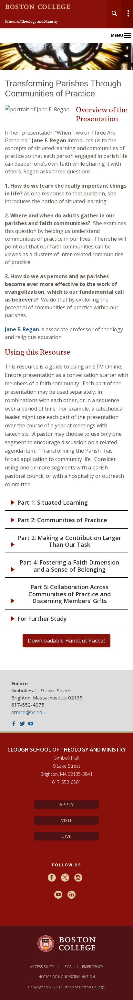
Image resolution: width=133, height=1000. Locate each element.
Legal (68, 966)
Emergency (92, 966)
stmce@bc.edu (28, 712)
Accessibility (42, 966)
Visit (66, 820)
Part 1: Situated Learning (52, 502)
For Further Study (42, 618)
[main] (66, 370)
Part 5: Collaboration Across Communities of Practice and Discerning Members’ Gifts (69, 594)
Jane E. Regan (22, 329)
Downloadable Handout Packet (67, 640)
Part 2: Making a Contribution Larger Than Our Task (69, 541)
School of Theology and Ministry (31, 21)
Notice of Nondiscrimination (66, 976)
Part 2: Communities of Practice (62, 520)
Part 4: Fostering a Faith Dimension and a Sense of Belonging (69, 566)
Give (66, 836)
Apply (66, 804)
